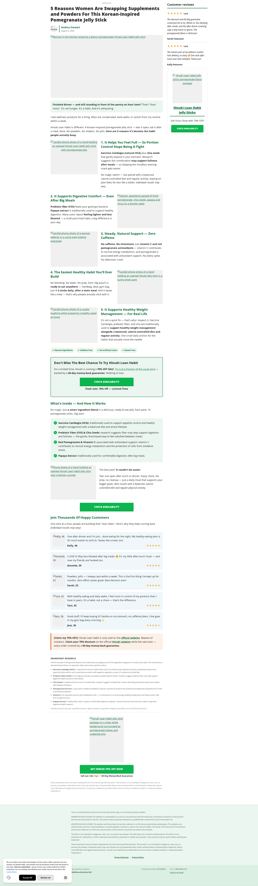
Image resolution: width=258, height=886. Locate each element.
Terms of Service (121, 857)
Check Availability (106, 381)
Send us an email (176, 872)
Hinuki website (121, 641)
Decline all (45, 878)
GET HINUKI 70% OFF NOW (106, 769)
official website (130, 637)
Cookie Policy (11, 872)
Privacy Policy (138, 857)
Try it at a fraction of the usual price (135, 369)
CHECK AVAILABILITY (187, 128)
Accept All (27, 878)
